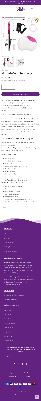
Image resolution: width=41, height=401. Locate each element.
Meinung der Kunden (10, 251)
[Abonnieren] (35, 357)
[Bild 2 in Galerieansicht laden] (20, 62)
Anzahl (3, 83)
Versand (9, 80)
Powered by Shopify (21, 391)
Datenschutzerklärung (10, 394)
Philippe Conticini (9, 323)
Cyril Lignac (7, 314)
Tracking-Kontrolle (9, 247)
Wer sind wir (7, 238)
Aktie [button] (4, 207)
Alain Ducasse (8, 336)
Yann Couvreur (8, 327)
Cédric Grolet (8, 310)
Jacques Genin (8, 332)
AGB (18, 394)
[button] (4, 9)
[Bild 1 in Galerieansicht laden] (8, 62)
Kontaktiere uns (9, 242)
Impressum (21, 397)
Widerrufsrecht (31, 391)
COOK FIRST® (13, 391)
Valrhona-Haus (8, 340)
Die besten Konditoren (11, 305)
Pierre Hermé (8, 319)
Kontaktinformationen (32, 394)
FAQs (5, 234)
